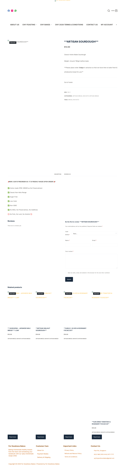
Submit (69, 279)
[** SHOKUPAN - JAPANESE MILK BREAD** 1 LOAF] (20, 308)
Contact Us (92, 25)
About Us (14, 25)
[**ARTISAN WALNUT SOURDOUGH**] (48, 308)
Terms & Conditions (71, 457)
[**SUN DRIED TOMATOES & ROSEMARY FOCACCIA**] (104, 355)
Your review (69, 251)
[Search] (109, 11)
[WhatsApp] (15, 11)
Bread (70, 99)
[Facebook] (9, 11)
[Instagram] (12, 11)
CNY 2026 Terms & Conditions (69, 25)
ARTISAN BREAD (77, 96)
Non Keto (76, 99)
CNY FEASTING (28, 25)
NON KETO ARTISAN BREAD (91, 96)
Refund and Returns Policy (73, 453)
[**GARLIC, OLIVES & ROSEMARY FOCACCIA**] (76, 308)
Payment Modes (42, 454)
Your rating (67, 233)
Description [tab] (57, 174)
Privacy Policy (69, 450)
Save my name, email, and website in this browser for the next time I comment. (89, 272)
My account (107, 25)
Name (67, 240)
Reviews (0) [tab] (67, 174)
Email (94, 240)
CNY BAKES (45, 25)
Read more (12, 437)
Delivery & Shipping (43, 457)
